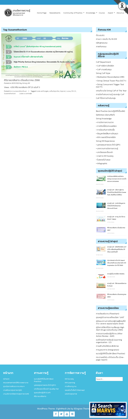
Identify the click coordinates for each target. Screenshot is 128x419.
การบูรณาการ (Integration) (107, 349)
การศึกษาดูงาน (70, 386)
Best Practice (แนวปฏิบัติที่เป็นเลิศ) (110, 111)
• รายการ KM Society (105, 155)
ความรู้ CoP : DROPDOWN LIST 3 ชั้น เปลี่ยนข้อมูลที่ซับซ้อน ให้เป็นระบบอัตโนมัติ (116, 249)
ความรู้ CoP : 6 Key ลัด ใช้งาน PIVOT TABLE (116, 218)
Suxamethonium (10, 93)
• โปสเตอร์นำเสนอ (103, 159)
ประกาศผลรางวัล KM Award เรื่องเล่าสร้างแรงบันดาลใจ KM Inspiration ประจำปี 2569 (116, 262)
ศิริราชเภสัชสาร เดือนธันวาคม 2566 (22, 80)
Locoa (68, 91)
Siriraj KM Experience (105, 140)
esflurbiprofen (54, 91)
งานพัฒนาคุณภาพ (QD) (12, 390)
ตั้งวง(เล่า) (100, 35)
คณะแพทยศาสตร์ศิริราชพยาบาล (15, 382)
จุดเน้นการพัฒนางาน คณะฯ (13, 386)
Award (110, 12)
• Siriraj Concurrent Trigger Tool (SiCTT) (110, 85)
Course (102, 12)
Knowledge (90, 12)
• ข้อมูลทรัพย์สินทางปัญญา (107, 133)
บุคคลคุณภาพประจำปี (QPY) (45, 385)
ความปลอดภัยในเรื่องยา (19, 91)
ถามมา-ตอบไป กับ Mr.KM (106, 39)
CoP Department (103, 61)
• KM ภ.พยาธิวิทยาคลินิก (106, 137)
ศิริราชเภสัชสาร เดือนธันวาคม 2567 (116, 229)
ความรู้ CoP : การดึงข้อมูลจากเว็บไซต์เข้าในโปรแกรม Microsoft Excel (116, 205)
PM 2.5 (73, 91)
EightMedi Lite (63, 408)
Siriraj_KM (26, 83)
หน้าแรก (6, 378)
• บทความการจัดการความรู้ (107, 148)
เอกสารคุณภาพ (71, 393)
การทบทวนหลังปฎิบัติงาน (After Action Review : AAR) (109, 334)
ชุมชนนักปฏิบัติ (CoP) (42, 392)
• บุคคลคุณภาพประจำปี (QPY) (108, 144)
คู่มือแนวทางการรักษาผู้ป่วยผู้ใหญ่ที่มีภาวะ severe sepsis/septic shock (111, 322)
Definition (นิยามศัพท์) (105, 114)
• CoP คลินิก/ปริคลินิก (105, 65)
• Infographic (101, 163)
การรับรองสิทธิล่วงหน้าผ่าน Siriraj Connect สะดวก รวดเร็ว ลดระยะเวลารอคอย (116, 178)
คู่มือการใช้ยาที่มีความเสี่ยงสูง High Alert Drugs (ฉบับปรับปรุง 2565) (110, 328)
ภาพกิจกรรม (101, 46)
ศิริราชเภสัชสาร (40, 396)
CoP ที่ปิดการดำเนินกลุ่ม (106, 98)
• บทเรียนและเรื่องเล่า (104, 152)
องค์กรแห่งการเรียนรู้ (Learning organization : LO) (109, 341)
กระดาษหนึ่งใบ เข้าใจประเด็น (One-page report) (110, 358)
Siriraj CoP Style (103, 73)
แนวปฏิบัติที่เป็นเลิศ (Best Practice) (110, 353)
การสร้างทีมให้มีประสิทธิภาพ (107, 345)
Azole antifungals (42, 91)
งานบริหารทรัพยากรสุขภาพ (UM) (16, 393)
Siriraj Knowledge (104, 118)
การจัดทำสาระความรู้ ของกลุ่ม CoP (110, 94)
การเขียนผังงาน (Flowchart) (107, 313)
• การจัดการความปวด (105, 122)
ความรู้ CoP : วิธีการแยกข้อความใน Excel (116, 284)
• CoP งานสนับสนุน (104, 69)
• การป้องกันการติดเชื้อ (105, 129)
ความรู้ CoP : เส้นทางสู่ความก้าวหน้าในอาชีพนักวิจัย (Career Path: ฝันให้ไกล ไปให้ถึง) (116, 192)
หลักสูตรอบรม (102, 42)
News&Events (55, 12)
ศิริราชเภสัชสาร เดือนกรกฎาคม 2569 (116, 295)
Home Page (41, 12)
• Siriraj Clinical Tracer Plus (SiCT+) (111, 80)
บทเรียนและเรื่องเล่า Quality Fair (46, 388)
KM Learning (70, 382)
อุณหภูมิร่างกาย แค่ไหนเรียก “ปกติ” (110, 317)
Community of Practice (72, 12)
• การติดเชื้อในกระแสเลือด (106, 126)
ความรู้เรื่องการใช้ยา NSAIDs (115, 274)
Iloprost (63, 91)
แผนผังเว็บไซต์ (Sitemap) (75, 390)
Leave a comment (25, 93)
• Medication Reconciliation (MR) (110, 76)
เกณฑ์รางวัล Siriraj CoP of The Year (111, 90)
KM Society (69, 378)
